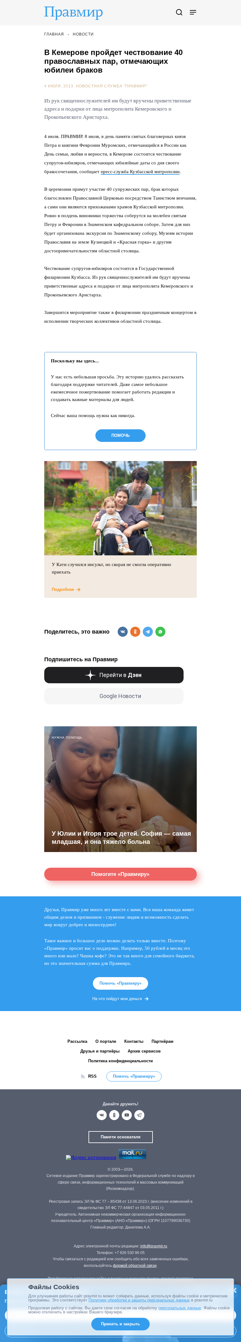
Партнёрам (163, 1041)
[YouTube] (127, 1115)
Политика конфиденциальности (120, 1061)
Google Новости (120, 696)
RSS (92, 1076)
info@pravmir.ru (153, 1246)
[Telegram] (139, 1115)
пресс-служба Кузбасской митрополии (140, 171)
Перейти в (120, 675)
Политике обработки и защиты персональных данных (139, 1300)
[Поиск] (179, 12)
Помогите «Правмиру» (120, 874)
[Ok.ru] (114, 1115)
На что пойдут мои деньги (117, 999)
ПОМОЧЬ (120, 435)
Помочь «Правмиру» (120, 983)
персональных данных (179, 1308)
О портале (105, 1041)
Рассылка (77, 1041)
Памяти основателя (121, 1137)
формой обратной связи (135, 1265)
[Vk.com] (102, 1115)
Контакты (133, 1041)
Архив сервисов (144, 1051)
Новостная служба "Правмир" (111, 86)
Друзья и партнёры (100, 1051)
